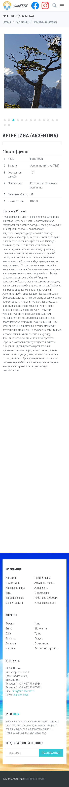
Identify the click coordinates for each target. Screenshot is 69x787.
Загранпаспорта (15, 597)
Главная (7, 22)
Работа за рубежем (45, 597)
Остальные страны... (46, 648)
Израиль (10, 648)
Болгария (11, 643)
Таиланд (10, 638)
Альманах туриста (44, 582)
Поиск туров (13, 582)
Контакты (11, 577)
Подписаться (51, 752)
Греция (38, 638)
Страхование (41, 592)
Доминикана (41, 643)
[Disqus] (32, 418)
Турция (10, 623)
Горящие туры (42, 577)
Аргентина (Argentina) (45, 22)
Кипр (37, 623)
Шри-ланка (40, 628)
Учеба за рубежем (45, 602)
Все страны (22, 22)
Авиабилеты (41, 587)
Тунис (37, 633)
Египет (9, 628)
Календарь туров (15, 587)
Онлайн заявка (14, 602)
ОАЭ (8, 633)
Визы (9, 592)
